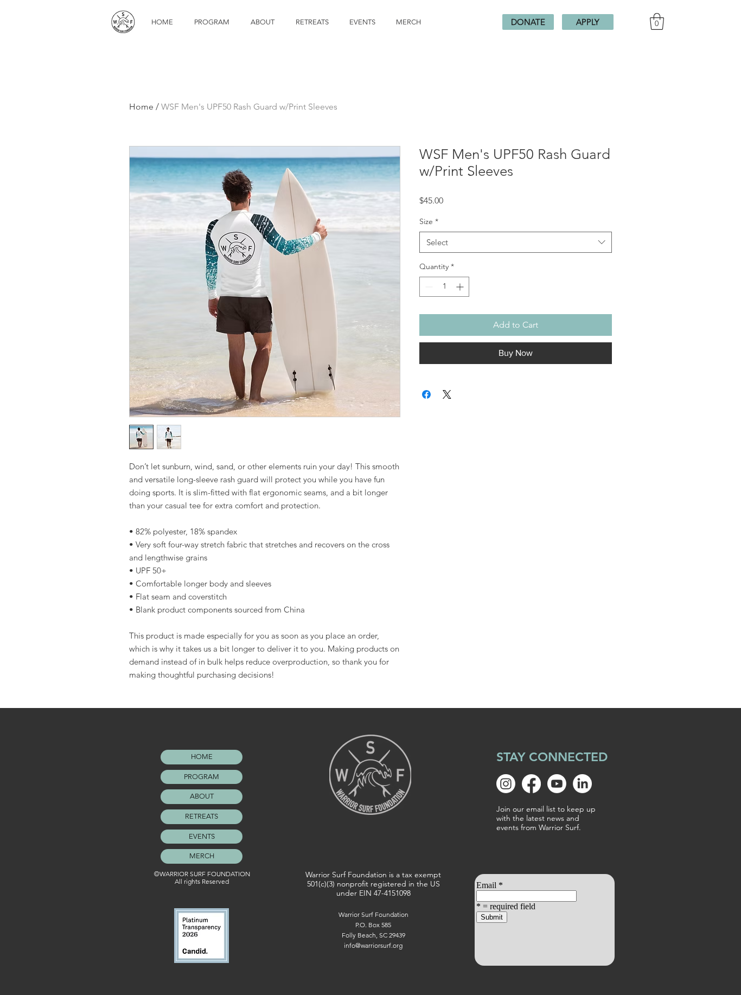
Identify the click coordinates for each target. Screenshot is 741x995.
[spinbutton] (444, 286)
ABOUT (202, 796)
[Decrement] (428, 286)
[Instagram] (505, 783)
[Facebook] (531, 783)
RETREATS (201, 816)
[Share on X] (446, 394)
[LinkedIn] (582, 783)
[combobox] (515, 242)
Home (141, 106)
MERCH (201, 856)
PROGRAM (201, 777)
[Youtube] (556, 783)
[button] (657, 21)
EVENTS (202, 836)
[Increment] (461, 286)
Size (428, 221)
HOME (202, 756)
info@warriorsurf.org (373, 945)
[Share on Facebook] (426, 394)
